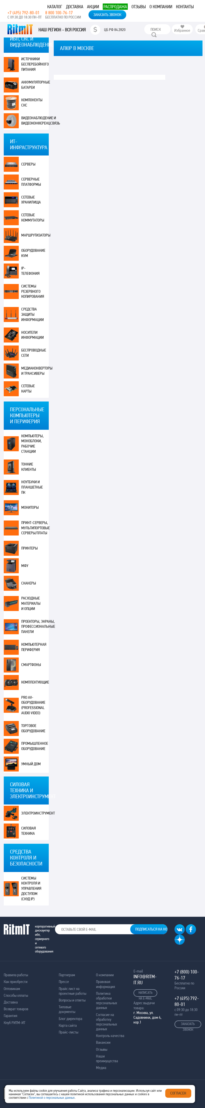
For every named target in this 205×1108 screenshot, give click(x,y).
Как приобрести (16, 981)
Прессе (64, 981)
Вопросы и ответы (72, 1000)
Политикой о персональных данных (52, 1098)
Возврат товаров (16, 1008)
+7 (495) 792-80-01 (24, 12)
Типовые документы (67, 1009)
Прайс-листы (68, 1032)
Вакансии (103, 1042)
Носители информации (32, 335)
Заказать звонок (107, 14)
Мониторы (30, 507)
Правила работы (16, 974)
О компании (161, 6)
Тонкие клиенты (28, 467)
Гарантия (10, 1015)
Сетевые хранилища (31, 200)
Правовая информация (105, 984)
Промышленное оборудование (34, 746)
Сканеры (28, 583)
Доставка (74, 6)
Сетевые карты (28, 389)
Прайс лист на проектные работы (72, 991)
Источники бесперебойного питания (35, 64)
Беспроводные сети (33, 353)
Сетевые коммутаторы (32, 217)
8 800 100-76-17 (59, 12)
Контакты (185, 6)
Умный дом (31, 764)
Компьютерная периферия (33, 647)
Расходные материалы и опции (30, 603)
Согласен (178, 1093)
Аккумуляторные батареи (35, 85)
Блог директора (70, 1018)
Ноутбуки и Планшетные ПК (32, 487)
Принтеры (29, 548)
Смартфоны (31, 664)
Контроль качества (110, 1035)
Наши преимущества (107, 1058)
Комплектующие (35, 682)
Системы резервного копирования (32, 291)
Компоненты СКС (31, 103)
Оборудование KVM (33, 253)
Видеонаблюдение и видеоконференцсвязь (35, 121)
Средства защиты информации (32, 314)
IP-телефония (30, 271)
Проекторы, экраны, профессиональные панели (35, 626)
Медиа (101, 1067)
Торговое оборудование (33, 728)
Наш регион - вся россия (62, 30)
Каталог (54, 6)
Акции (93, 6)
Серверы (28, 164)
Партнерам (67, 974)
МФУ (24, 565)
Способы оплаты (16, 995)
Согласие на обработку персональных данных (106, 1022)
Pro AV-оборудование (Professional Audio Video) (33, 705)
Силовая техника (28, 831)
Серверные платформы (31, 182)
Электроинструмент (35, 813)
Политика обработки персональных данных (106, 1000)
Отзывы (139, 6)
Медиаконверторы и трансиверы (35, 371)
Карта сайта (68, 1025)
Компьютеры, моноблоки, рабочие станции (32, 444)
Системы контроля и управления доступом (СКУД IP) (31, 888)
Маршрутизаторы (35, 235)
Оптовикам (12, 988)
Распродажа (115, 6)
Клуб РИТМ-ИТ (14, 1022)
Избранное (182, 30)
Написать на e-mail (145, 993)
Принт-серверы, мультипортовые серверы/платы (35, 528)
